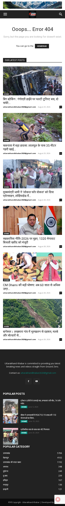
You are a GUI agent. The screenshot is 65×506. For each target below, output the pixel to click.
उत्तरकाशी (24, 421)
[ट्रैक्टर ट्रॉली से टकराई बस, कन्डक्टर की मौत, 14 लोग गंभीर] (10, 407)
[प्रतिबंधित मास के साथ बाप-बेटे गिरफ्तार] (10, 436)
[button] (5, 14)
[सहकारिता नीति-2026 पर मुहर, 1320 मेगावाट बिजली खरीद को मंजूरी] (32, 220)
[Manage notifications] (57, 499)
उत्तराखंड (6, 94)
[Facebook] (28, 381)
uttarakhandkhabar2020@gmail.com (19, 107)
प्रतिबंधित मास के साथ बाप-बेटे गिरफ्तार (35, 429)
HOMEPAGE (42, 46)
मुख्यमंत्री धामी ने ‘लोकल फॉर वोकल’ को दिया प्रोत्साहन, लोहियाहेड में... (28, 194)
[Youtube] (37, 381)
